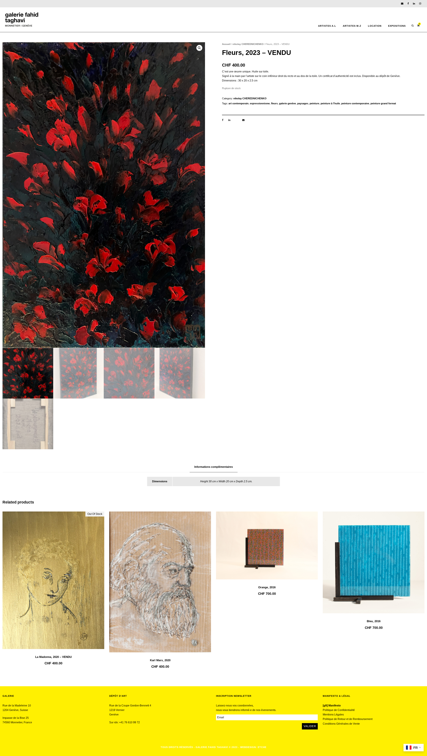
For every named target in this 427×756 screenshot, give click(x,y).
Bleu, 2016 (373, 621)
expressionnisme (260, 103)
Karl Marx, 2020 (160, 660)
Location (374, 26)
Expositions (397, 26)
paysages (302, 103)
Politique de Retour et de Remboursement (347, 719)
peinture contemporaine (355, 103)
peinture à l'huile (330, 103)
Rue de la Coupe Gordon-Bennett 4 (130, 705)
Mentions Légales (333, 714)
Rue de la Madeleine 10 (17, 705)
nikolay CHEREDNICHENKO (248, 44)
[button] (199, 48)
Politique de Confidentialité (339, 710)
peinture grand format (383, 103)
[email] (402, 3)
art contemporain (239, 103)
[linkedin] (414, 3)
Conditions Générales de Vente (341, 723)
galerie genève (287, 103)
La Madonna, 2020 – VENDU (53, 657)
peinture (314, 103)
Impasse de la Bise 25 (16, 717)
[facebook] (408, 3)
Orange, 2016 (267, 587)
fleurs (274, 103)
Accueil (226, 44)
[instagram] (420, 3)
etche (262, 747)
